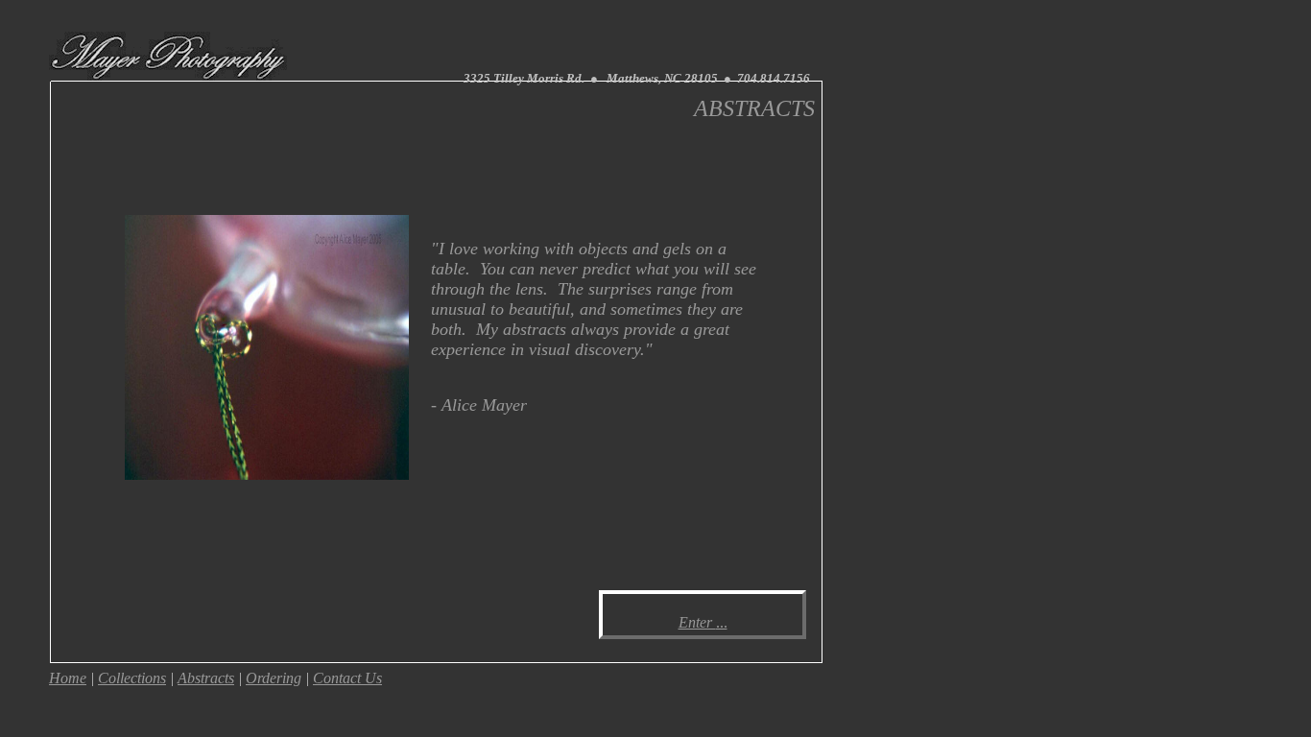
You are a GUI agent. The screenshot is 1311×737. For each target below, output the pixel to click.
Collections (132, 678)
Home (67, 678)
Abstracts (206, 678)
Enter (697, 622)
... (721, 622)
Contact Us (347, 678)
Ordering (273, 678)
